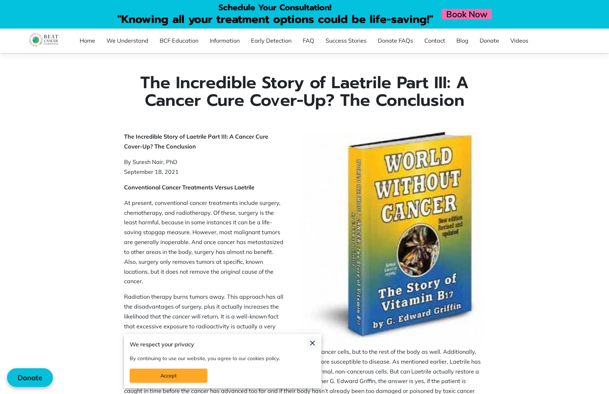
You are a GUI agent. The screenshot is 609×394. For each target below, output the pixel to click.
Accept (168, 375)
